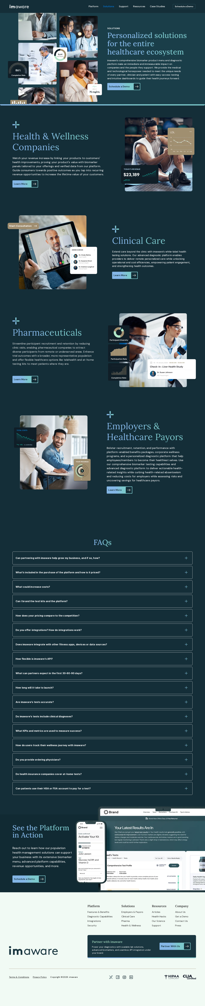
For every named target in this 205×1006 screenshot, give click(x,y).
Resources (139, 6)
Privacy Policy (40, 977)
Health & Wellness (131, 925)
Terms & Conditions (19, 977)
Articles (156, 912)
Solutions (108, 6)
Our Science (158, 921)
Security (92, 925)
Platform (93, 6)
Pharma (125, 921)
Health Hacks (159, 916)
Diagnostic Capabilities (100, 916)
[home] (19, 6)
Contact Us (181, 921)
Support (123, 6)
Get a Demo (181, 916)
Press (178, 925)
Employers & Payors (132, 912)
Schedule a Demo (184, 6)
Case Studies (157, 6)
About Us (180, 912)
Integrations (94, 921)
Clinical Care (128, 916)
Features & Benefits (98, 912)
